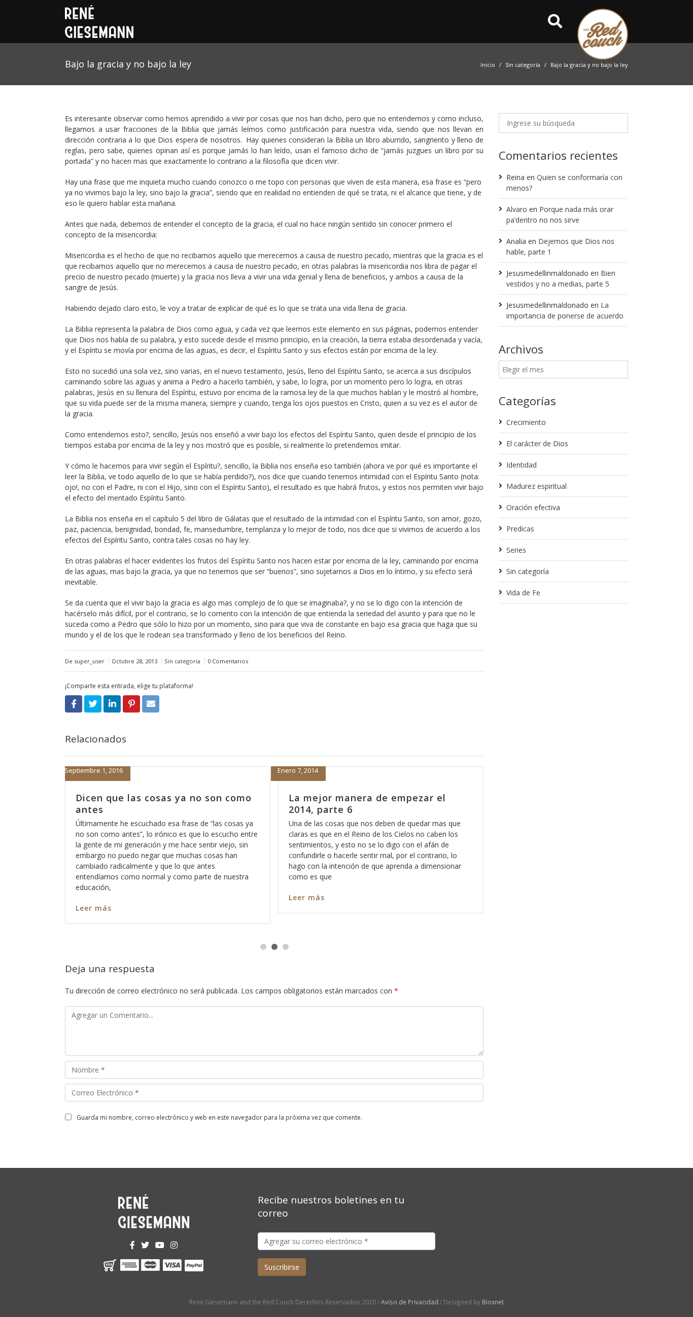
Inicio (487, 64)
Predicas (520, 528)
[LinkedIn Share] (112, 704)
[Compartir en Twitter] (92, 704)
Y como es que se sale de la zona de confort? (344, 803)
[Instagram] (174, 1245)
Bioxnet (493, 1302)
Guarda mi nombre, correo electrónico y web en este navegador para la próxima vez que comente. (219, 1117)
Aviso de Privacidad (409, 1302)
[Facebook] (132, 1245)
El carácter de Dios (537, 443)
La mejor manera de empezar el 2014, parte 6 (121, 803)
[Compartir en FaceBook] (73, 704)
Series (516, 550)
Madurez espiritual (536, 486)
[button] (263, 947)
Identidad (521, 465)
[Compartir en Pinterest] (131, 704)
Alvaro (516, 209)
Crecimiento (526, 422)
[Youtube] (159, 1245)
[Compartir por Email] (150, 704)
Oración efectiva (533, 507)
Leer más (274, 908)
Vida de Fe (523, 592)
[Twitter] (145, 1245)
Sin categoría (522, 64)
